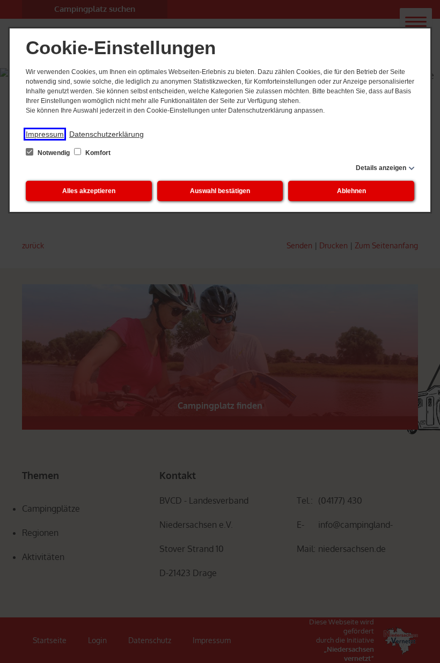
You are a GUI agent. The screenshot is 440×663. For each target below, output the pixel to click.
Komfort (97, 153)
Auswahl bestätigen (220, 191)
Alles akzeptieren (88, 191)
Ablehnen (351, 191)
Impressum (45, 134)
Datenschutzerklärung (106, 134)
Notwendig (53, 153)
